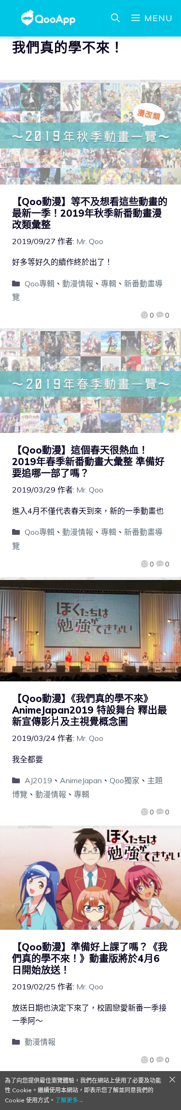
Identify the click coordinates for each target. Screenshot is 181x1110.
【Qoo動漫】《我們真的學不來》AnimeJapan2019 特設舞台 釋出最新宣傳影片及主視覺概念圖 (89, 710)
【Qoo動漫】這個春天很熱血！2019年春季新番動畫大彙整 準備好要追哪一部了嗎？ (88, 461)
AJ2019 (38, 780)
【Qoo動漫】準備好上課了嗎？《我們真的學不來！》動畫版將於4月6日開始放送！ (89, 958)
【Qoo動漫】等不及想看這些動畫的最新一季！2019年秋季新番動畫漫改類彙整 (89, 213)
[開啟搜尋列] (115, 18)
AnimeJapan (81, 780)
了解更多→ (69, 1100)
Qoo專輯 (40, 283)
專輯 (108, 283)
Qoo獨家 (124, 780)
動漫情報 (77, 283)
